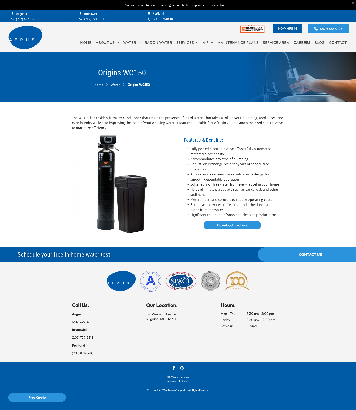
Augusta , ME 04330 (161, 319)
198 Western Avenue (161, 314)
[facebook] (174, 368)
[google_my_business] (182, 368)
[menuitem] (85, 42)
